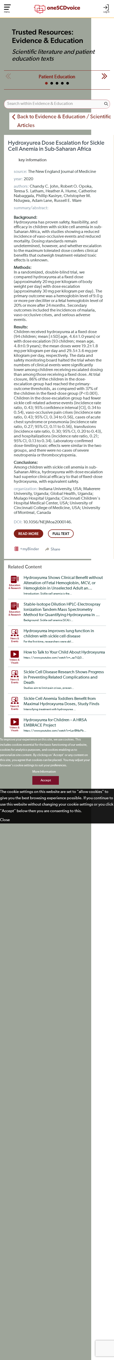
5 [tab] (67, 83)
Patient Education (57, 77)
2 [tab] (51, 83)
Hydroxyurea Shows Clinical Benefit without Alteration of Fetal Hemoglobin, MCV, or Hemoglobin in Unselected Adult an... (63, 583)
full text (60, 534)
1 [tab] (46, 83)
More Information (44, 771)
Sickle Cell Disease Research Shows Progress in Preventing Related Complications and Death (64, 677)
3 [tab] (57, 83)
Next (104, 76)
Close (5, 820)
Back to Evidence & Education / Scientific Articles (64, 121)
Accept (46, 780)
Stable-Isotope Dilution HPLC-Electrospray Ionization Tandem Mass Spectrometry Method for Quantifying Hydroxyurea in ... (62, 609)
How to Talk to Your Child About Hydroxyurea (64, 652)
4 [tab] (62, 83)
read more (28, 534)
